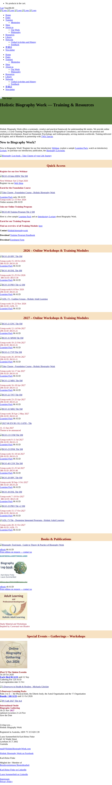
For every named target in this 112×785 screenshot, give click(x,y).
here (40, 226)
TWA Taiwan (47, 136)
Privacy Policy (6, 781)
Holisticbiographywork (18, 230)
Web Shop (18, 183)
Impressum (4, 779)
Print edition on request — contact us (16, 552)
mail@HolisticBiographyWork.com (15, 749)
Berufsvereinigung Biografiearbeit (14, 765)
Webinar (55, 148)
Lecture (3, 150)
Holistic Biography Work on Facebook (16, 753)
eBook (3, 549)
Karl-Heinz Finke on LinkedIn (13, 770)
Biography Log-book (55, 150)
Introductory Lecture (47, 216)
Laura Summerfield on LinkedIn (14, 774)
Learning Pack (81, 148)
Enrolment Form (17, 240)
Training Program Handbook (22, 235)
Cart (2, 8)
